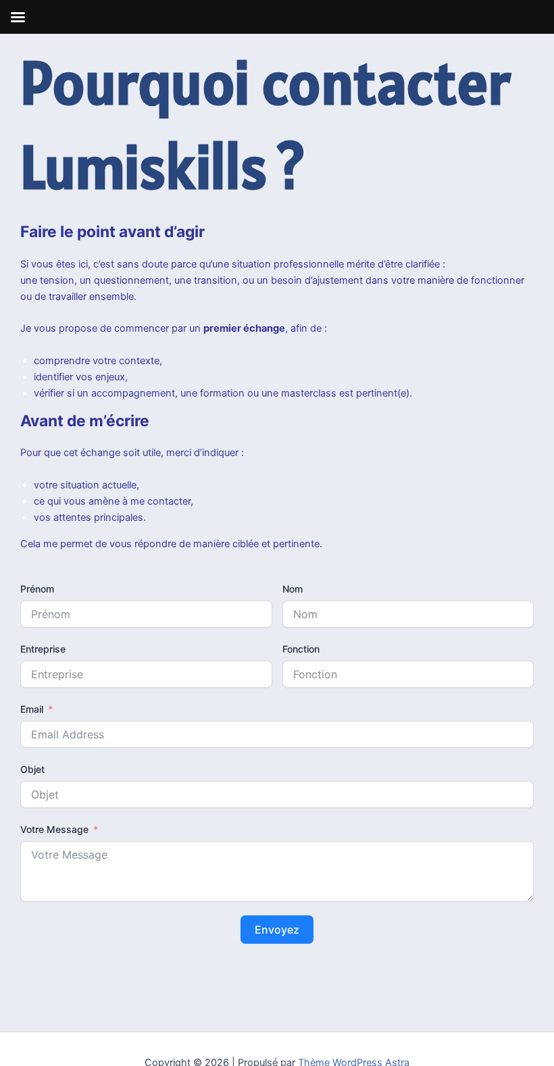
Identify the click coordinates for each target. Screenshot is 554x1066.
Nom (292, 588)
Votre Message (54, 829)
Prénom (37, 588)
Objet (32, 769)
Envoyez (277, 929)
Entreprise (43, 649)
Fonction (301, 649)
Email (31, 709)
